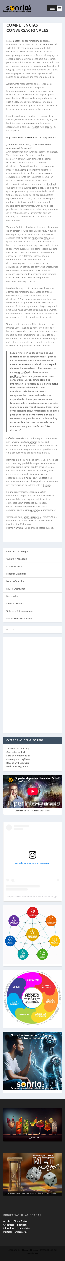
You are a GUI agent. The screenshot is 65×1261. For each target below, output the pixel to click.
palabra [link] (33, 441)
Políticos (7, 1231)
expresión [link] (22, 372)
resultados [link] (44, 334)
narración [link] (31, 477)
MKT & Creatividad (16, 588)
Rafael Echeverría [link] (15, 438)
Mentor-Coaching (15, 581)
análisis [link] (31, 119)
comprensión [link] (27, 123)
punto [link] (12, 449)
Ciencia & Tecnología (17, 551)
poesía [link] (43, 477)
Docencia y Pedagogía (17, 762)
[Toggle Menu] (52, 8)
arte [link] (26, 459)
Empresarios (21, 1231)
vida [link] (57, 187)
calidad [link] (34, 509)
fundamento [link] (12, 44)
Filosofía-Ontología (16, 573)
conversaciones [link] (19, 277)
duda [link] (34, 237)
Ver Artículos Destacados (19, 618)
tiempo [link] (46, 484)
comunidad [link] (37, 187)
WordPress (32, 1253)
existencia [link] (32, 169)
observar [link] (10, 51)
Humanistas (24, 1228)
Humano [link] (53, 383)
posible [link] (21, 422)
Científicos (8, 1224)
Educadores (9, 1228)
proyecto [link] (24, 263)
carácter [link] (49, 126)
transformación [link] (39, 414)
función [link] (14, 356)
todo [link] (46, 237)
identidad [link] (51, 184)
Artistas (7, 1221)
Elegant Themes (30, 1250)
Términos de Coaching (17, 748)
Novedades (12, 596)
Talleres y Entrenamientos (19, 611)
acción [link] (9, 87)
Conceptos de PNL (15, 752)
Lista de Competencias (18, 755)
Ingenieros (22, 1224)
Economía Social (14, 566)
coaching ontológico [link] (38, 379)
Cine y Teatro (21, 1221)
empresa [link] (48, 44)
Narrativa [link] (18, 527)
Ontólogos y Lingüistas (18, 759)
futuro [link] (48, 426)
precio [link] (46, 306)
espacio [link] (53, 364)
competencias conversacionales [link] (26, 40)
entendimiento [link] (19, 364)
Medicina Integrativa (17, 766)
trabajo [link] (35, 126)
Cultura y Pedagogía (16, 558)
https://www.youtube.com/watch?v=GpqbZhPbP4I (31, 137)
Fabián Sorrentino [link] (32, 516)
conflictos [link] (15, 375)
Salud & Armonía (15, 603)
